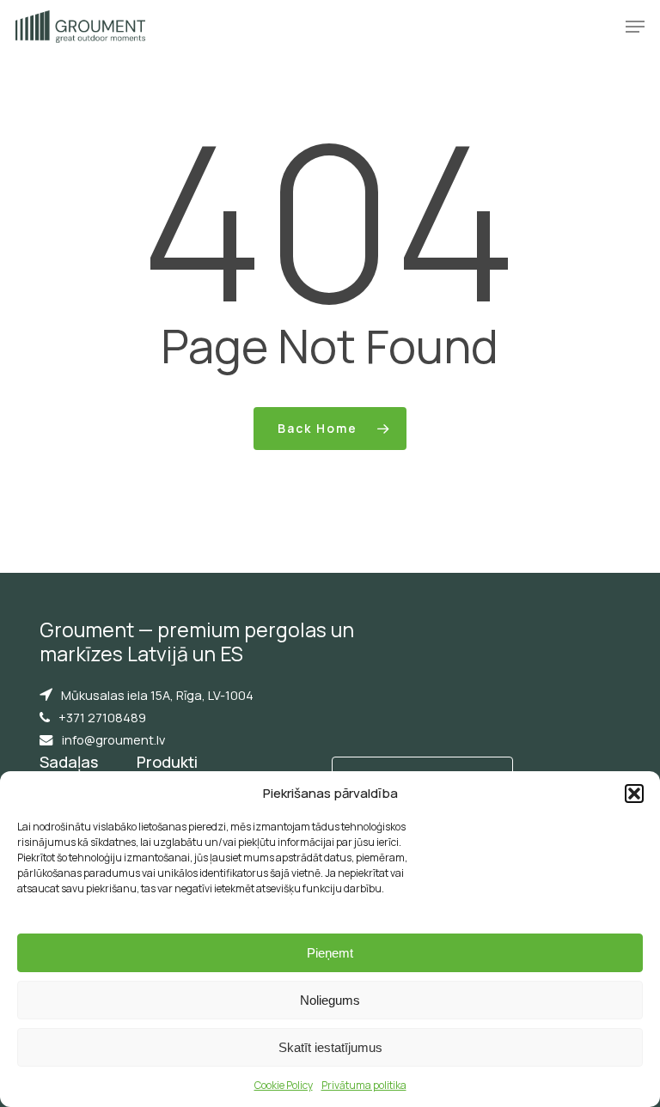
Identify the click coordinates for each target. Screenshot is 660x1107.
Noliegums (330, 1000)
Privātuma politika (363, 1085)
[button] (634, 793)
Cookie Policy (283, 1085)
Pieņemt (330, 953)
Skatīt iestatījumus (330, 1047)
